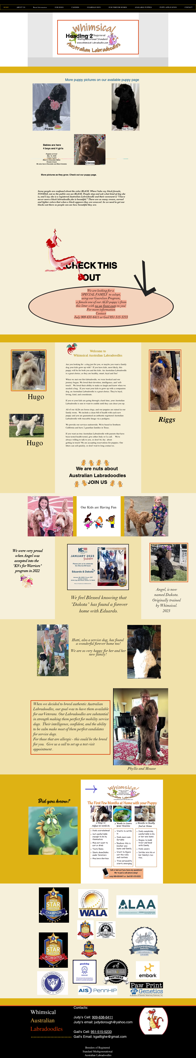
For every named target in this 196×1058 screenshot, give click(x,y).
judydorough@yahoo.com (113, 1022)
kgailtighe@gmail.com (110, 1036)
